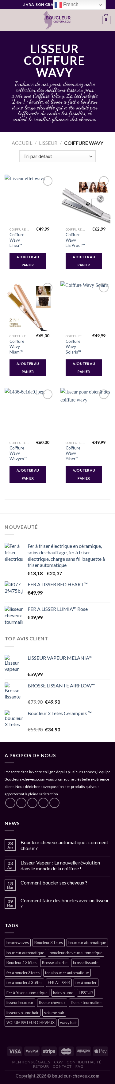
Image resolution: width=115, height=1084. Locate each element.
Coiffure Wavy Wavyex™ (18, 453)
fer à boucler (86, 982)
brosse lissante (85, 962)
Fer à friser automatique (27, 992)
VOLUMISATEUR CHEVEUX (30, 1022)
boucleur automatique (25, 952)
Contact (62, 1066)
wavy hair (68, 1022)
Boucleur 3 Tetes (48, 942)
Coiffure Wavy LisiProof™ (75, 240)
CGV (58, 1062)
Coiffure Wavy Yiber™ (73, 453)
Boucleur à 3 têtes (21, 962)
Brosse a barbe (54, 962)
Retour (41, 1066)
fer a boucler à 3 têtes (24, 982)
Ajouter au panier (28, 261)
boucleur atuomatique (87, 942)
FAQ (79, 1066)
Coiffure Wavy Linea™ (17, 240)
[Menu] (8, 19)
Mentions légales (31, 1062)
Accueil (22, 143)
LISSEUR (48, 143)
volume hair (54, 1012)
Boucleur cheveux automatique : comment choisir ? (64, 845)
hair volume (63, 992)
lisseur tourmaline (86, 1002)
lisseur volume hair (22, 1012)
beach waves (17, 942)
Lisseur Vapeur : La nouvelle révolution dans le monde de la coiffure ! (60, 865)
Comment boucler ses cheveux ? (54, 882)
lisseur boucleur (19, 1002)
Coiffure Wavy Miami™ (17, 346)
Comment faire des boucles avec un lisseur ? (65, 903)
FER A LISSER (59, 982)
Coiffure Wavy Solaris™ (73, 346)
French (70, 4)
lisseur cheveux (52, 1002)
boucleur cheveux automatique (76, 952)
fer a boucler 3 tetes (23, 972)
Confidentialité (84, 1062)
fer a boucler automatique (67, 972)
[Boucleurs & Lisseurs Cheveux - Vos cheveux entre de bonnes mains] (57, 20)
